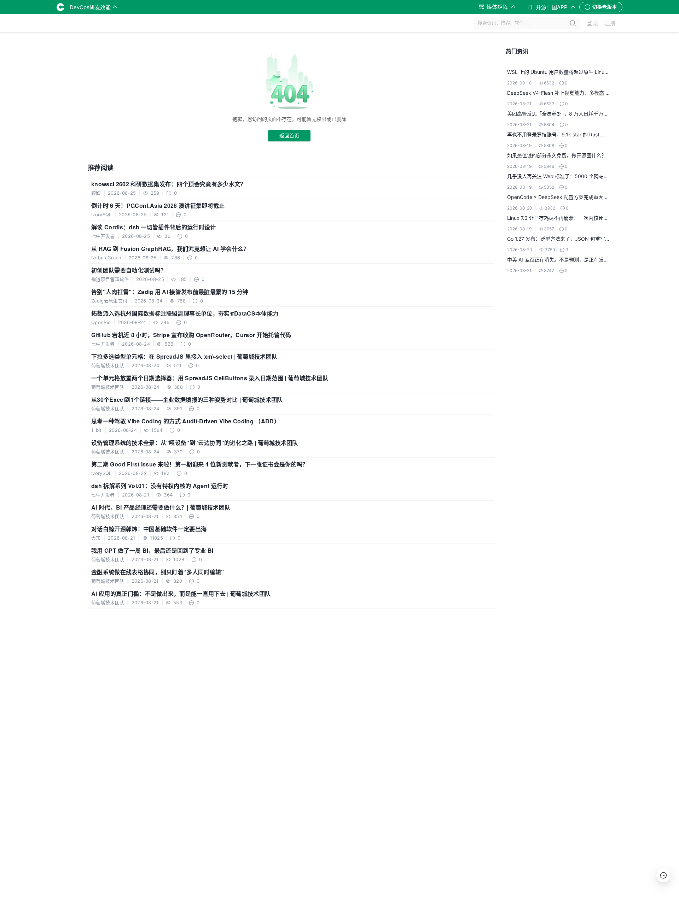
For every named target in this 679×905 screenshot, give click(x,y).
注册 (610, 23)
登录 (592, 23)
